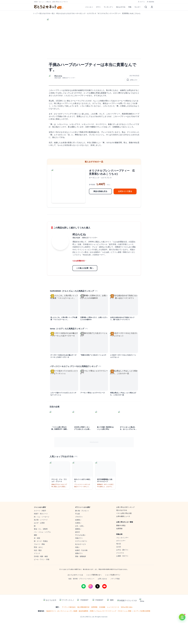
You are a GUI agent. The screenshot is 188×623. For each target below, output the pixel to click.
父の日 (118, 547)
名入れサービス (80, 544)
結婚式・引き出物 (81, 550)
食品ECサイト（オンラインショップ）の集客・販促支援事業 (67, 611)
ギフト (98, 7)
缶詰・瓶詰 (38, 550)
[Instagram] (90, 586)
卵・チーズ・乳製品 (41, 541)
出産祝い (78, 523)
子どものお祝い (80, 535)
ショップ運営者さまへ (94, 575)
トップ (35, 13)
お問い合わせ (102, 579)
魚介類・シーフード (41, 520)
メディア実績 (115, 579)
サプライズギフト (81, 541)
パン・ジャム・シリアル (42, 532)
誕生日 (77, 532)
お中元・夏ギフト (122, 550)
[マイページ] (152, 7)
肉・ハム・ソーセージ (41, 517)
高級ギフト (79, 538)
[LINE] (83, 586)
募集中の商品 (120, 525)
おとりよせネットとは (75, 575)
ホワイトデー (120, 541)
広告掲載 (102, 607)
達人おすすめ (120, 7)
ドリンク (37, 553)
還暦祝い (78, 529)
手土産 (77, 514)
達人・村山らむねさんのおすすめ (63, 13)
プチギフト (79, 517)
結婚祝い (78, 520)
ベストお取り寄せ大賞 (124, 513)
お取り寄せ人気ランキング (125, 507)
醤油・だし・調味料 (41, 529)
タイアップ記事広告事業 (141, 611)
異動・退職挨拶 (80, 556)
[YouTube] (104, 586)
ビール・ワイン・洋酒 (41, 559)
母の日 (118, 544)
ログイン (142, 2)
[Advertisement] (94, 442)
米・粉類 (37, 538)
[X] (97, 586)
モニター (137, 7)
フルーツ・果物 (39, 544)
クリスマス (120, 553)
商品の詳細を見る (100, 191)
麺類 (35, 535)
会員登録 (119, 528)
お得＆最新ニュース (123, 516)
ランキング (107, 7)
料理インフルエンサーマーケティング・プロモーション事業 (110, 611)
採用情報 (94, 607)
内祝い (77, 547)
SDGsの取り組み (127, 607)
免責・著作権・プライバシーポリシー (81, 579)
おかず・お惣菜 (39, 523)
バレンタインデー (122, 538)
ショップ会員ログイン (112, 575)
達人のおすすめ (44, 13)
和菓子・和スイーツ (41, 514)
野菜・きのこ (38, 547)
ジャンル (88, 7)
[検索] (146, 7)
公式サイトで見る (125, 191)
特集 (129, 7)
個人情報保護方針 (83, 607)
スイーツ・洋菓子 (40, 511)
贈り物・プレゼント (82, 511)
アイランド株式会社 (69, 607)
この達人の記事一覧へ (85, 268)
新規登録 (151, 2)
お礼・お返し (79, 526)
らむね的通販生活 (79, 261)
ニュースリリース (113, 607)
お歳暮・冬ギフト (122, 556)
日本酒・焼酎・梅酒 (41, 556)
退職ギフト (79, 553)
